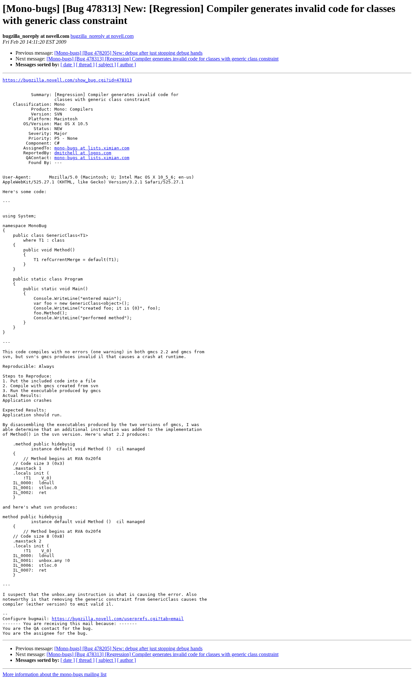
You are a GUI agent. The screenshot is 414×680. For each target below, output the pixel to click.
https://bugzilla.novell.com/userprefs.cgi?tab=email (118, 618)
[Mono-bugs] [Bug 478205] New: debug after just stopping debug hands (128, 53)
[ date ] (67, 64)
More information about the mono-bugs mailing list (54, 674)
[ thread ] (85, 64)
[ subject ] (106, 64)
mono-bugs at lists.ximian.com (91, 148)
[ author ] (126, 64)
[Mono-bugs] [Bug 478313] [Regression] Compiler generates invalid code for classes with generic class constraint (162, 58)
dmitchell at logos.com (82, 152)
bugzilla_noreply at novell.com (102, 36)
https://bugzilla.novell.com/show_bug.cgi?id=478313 (67, 80)
